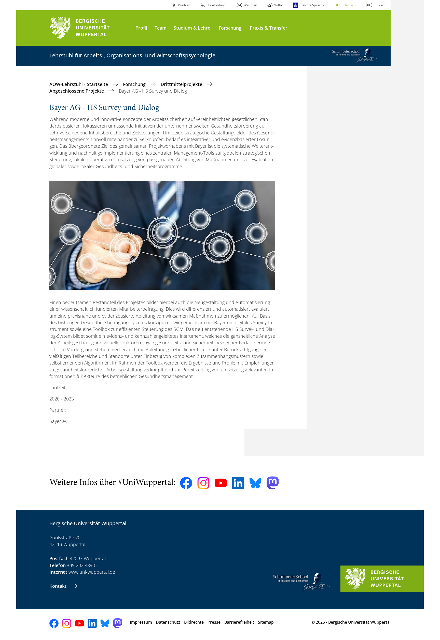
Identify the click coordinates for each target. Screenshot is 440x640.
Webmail (250, 5)
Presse (214, 622)
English (380, 5)
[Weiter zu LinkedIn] (238, 483)
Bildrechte (194, 622)
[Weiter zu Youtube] (221, 483)
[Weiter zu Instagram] (203, 483)
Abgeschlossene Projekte (77, 91)
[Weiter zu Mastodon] (273, 483)
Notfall (278, 5)
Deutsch (349, 5)
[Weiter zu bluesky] (255, 483)
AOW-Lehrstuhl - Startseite (79, 84)
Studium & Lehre (192, 27)
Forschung (230, 27)
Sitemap (266, 622)
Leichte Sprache (312, 5)
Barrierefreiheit (239, 622)
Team (161, 27)
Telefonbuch (217, 5)
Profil (141, 27)
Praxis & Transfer (268, 27)
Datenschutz (168, 622)
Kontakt (58, 586)
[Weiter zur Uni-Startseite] (89, 28)
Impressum (141, 622)
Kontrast (184, 5)
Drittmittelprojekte (182, 84)
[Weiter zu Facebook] (186, 483)
